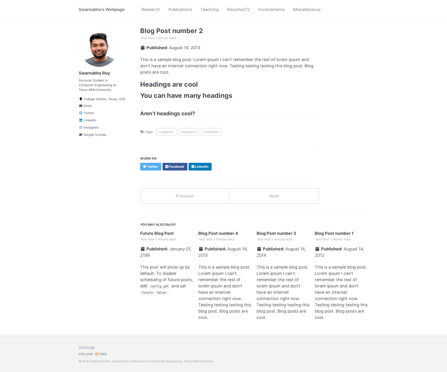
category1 (166, 132)
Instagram (91, 127)
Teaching (209, 9)
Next (274, 196)
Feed (102, 354)
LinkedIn (89, 120)
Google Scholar (94, 135)
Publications (180, 9)
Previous (185, 196)
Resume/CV (238, 9)
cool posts (211, 132)
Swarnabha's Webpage (102, 9)
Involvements (271, 9)
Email (87, 106)
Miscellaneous (307, 9)
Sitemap (87, 347)
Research (151, 9)
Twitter (88, 113)
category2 (188, 132)
